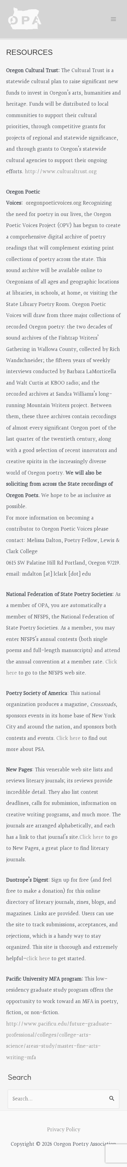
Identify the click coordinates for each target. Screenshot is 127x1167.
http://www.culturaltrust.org (61, 171)
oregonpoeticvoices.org (53, 203)
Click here (68, 738)
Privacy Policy (63, 1129)
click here (38, 958)
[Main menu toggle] (113, 19)
